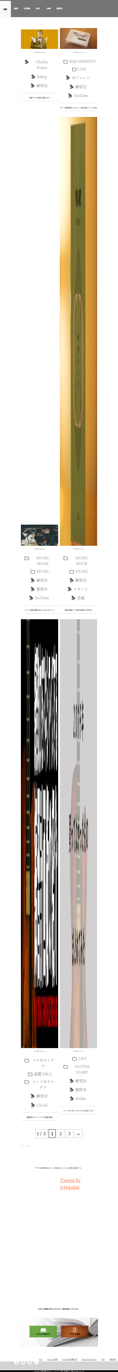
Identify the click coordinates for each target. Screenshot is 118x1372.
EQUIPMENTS (82, 61)
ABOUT (16, 8)
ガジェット (81, 77)
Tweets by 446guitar (70, 1183)
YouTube (81, 95)
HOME (5, 8)
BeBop (42, 76)
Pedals (81, 1098)
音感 (80, 598)
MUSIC (43, 571)
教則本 (42, 589)
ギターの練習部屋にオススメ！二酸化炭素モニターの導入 (78, 108)
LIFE (82, 69)
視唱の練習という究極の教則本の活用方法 (78, 610)
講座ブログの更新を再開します (40, 98)
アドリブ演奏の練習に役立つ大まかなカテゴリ (40, 610)
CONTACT (59, 8)
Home (22, 1146)
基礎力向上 (43, 1074)
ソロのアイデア (43, 1063)
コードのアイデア (43, 1084)
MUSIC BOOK (43, 560)
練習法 (42, 85)
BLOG (38, 8)
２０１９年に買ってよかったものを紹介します (78, 1111)
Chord (42, 1105)
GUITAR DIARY (82, 1069)
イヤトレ (80, 589)
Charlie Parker (42, 64)
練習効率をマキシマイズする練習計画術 (39, 1117)
